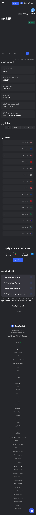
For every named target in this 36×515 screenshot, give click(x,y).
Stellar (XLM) (18, 501)
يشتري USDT (18, 462)
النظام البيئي (18, 426)
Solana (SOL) (18, 480)
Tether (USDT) (18, 484)
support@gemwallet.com (18, 332)
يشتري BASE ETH (18, 444)
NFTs (18, 370)
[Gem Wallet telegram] (23, 336)
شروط (18, 415)
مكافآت (18, 433)
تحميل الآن (15, 3)
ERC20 (18, 386)
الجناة (18, 377)
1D (27, 53)
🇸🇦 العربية (18, 342)
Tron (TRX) (18, 487)
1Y (9, 53)
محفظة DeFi (18, 356)
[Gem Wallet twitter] (20, 336)
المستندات (18, 408)
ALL (3, 53)
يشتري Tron (18, 458)
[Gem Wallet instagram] (11, 336)
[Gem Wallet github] (17, 336)
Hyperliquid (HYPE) (18, 498)
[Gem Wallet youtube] (14, 336)
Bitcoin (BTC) (18, 469)
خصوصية (18, 419)
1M (15, 53)
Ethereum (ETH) (18, 477)
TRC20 (18, 390)
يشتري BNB (18, 448)
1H (33, 53)
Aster (18, 505)
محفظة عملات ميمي (18, 363)
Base (18, 397)
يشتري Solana (18, 455)
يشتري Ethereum (18, 451)
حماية (18, 422)
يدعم (18, 429)
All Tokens (18, 508)
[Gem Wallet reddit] (9, 336)
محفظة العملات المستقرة (18, 359)
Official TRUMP (18, 494)
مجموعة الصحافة (18, 412)
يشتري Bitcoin (18, 440)
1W (21, 53)
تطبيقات (18, 374)
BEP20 (18, 393)
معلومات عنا (18, 404)
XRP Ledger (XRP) (18, 491)
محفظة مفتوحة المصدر (18, 352)
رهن (18, 366)
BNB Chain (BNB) (18, 473)
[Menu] (3, 3)
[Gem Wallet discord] (25, 336)
